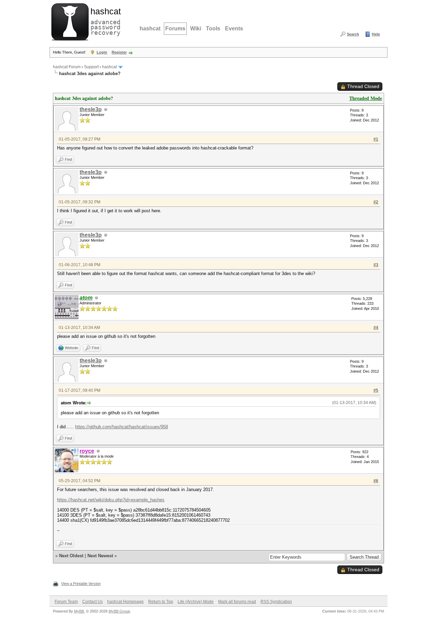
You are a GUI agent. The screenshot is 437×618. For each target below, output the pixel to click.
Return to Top (160, 601)
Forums (175, 28)
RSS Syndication (276, 601)
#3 (375, 264)
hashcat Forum (67, 66)
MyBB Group (119, 611)
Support (91, 66)
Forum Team (66, 601)
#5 (375, 390)
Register (119, 52)
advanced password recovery (104, 20)
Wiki (195, 28)
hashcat (150, 28)
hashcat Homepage (125, 601)
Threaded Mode (365, 98)
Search (353, 34)
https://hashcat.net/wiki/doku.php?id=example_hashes (111, 499)
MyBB (79, 611)
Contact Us (92, 601)
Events (234, 28)
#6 (375, 480)
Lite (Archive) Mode (196, 601)
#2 (375, 202)
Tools (213, 28)
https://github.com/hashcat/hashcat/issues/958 (121, 426)
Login (102, 52)
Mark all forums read (237, 601)
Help (376, 34)
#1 (375, 139)
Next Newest (100, 555)
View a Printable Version (81, 583)
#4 (375, 327)
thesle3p (91, 109)
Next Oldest (71, 555)
